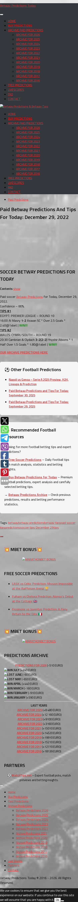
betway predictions (31, 522)
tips (56, 527)
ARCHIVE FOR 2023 (28, 48)
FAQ (10, 94)
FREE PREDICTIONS (20, 85)
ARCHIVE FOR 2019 (28, 67)
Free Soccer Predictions (24, 459)
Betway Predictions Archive (27, 494)
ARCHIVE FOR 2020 (28, 62)
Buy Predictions (18, 796)
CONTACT (14, 99)
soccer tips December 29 (37, 527)
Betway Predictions (29, 296)
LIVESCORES (16, 89)
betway (13, 522)
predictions (12, 527)
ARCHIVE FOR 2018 (28, 71)
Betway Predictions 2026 (32, 810)
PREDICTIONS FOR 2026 (31, 665)
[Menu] (1, 14)
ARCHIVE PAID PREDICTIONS (25, 30)
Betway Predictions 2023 (32, 824)
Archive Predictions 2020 (31, 838)
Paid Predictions (18, 199)
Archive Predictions (20, 806)
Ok (57, 899)
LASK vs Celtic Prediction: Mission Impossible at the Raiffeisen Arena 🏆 (42, 586)
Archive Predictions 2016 (31, 856)
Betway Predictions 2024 (32, 819)
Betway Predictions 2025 (32, 815)
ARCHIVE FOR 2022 (28, 53)
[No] (62, 900)
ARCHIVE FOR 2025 (28, 39)
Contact (13, 870)
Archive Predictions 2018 (31, 847)
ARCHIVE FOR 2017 (28, 76)
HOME (12, 21)
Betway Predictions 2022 (32, 829)
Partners (13, 865)
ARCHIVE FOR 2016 (28, 80)
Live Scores (15, 861)
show (16, 288)
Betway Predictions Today (18, 5)
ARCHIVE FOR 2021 (28, 57)
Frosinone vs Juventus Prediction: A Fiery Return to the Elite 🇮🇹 (39, 611)
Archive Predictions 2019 (31, 842)
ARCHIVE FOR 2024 (28, 44)
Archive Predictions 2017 (31, 851)
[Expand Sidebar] (1, 536)
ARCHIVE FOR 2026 (28, 34)
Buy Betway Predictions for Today (32, 477)
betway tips (52, 522)
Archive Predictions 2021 (31, 833)
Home (12, 792)
